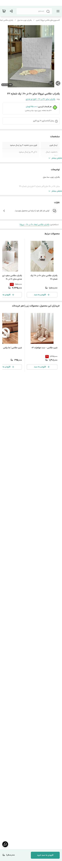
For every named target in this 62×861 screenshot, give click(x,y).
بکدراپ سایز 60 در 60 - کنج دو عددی (40, 99)
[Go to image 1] (10, 84)
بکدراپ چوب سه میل (24, 20)
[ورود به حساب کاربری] (11, 11)
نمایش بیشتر (57, 158)
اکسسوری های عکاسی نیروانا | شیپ (48, 20)
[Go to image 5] (2, 84)
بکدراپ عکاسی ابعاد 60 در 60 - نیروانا (34, 224)
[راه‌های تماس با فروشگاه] (5, 844)
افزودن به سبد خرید (45, 855)
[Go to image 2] (7, 84)
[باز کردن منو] (57, 11)
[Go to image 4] (4, 84)
